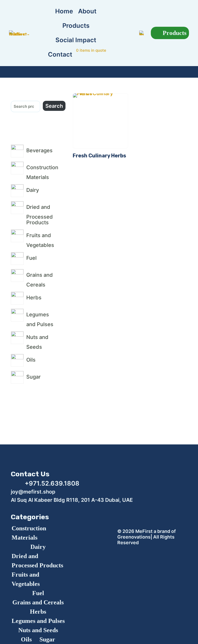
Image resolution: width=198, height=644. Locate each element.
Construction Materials (29, 533)
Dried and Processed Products (37, 561)
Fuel (38, 593)
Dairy (38, 546)
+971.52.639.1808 (52, 483)
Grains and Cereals (38, 602)
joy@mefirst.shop (33, 492)
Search (54, 106)
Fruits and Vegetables (26, 579)
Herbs (38, 611)
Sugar (47, 639)
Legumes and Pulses (38, 621)
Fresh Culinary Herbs (99, 156)
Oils (26, 639)
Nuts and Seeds (38, 630)
